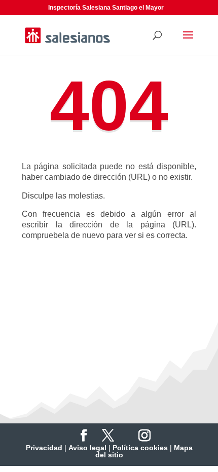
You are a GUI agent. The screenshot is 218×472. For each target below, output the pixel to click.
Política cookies (140, 448)
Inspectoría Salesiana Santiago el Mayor (106, 7)
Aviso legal (87, 448)
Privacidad (44, 448)
